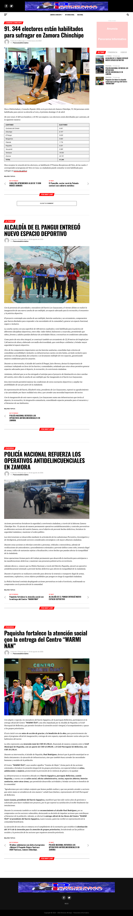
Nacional (80, 15)
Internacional (69, 15)
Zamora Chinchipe (56, 15)
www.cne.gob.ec (20, 171)
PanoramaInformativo (20, 43)
